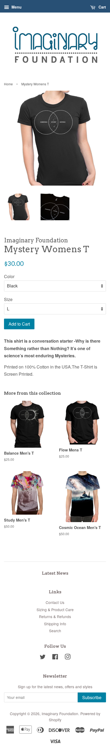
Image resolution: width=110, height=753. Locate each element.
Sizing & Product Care (55, 609)
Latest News (55, 573)
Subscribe (91, 697)
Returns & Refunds (55, 616)
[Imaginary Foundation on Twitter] (43, 657)
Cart (101, 7)
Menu (16, 7)
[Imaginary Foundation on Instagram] (67, 657)
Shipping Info (55, 623)
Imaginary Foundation (60, 713)
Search (55, 630)
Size (8, 299)
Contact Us (55, 602)
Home (8, 84)
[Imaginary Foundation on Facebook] (55, 657)
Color (9, 276)
